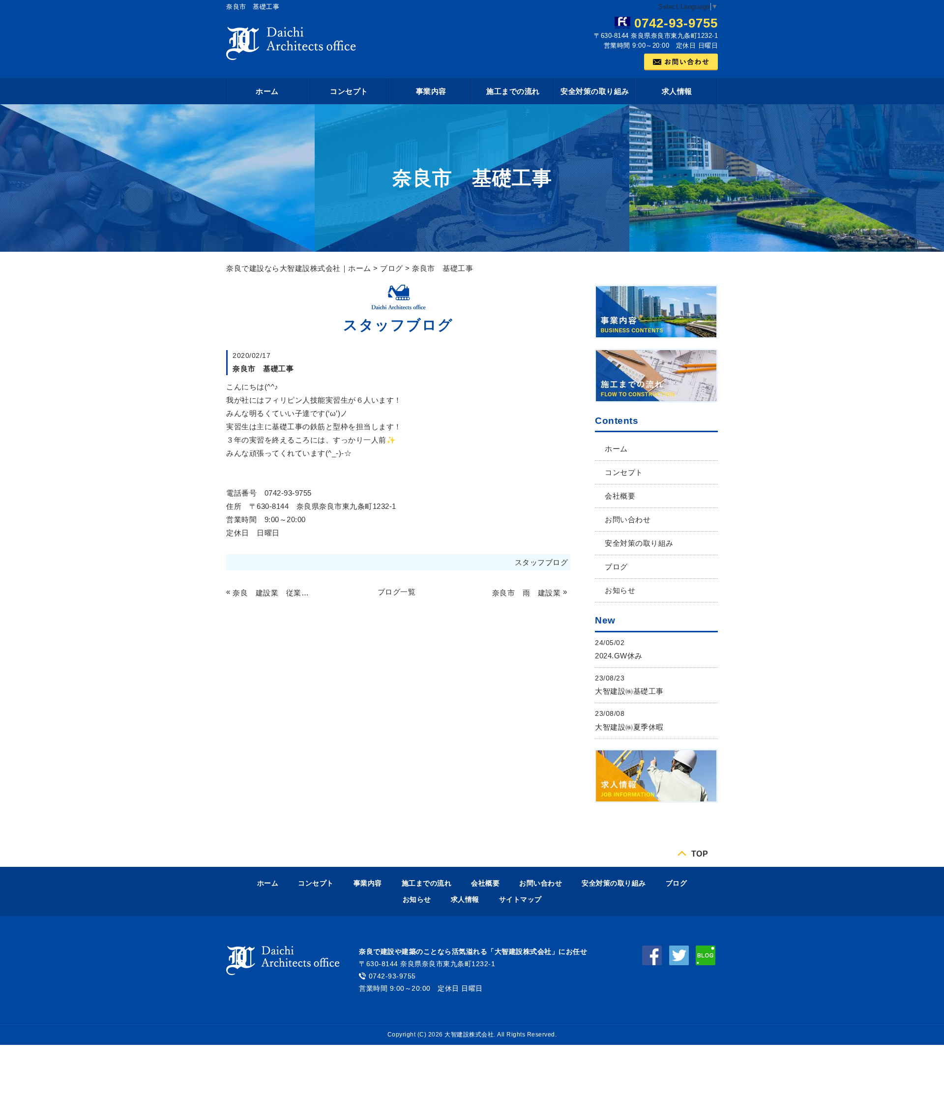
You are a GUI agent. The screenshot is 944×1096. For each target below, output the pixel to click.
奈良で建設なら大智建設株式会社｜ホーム (298, 268)
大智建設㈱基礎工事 (629, 691)
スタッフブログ (541, 562)
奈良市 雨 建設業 (526, 593)
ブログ (391, 268)
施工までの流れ (513, 91)
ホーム (267, 91)
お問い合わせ (627, 519)
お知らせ (620, 590)
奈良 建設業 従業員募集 (272, 593)
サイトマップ (520, 899)
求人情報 (677, 91)
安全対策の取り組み (594, 91)
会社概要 (620, 496)
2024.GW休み (619, 656)
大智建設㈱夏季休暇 (629, 727)
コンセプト (349, 91)
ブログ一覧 (397, 592)
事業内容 (431, 91)
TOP (699, 853)
